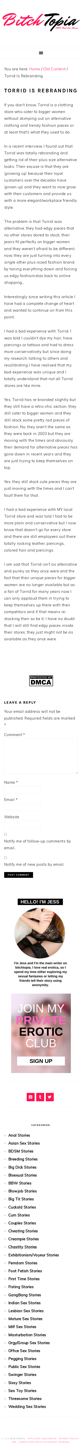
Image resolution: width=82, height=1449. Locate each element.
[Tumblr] (40, 1097)
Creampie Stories (23, 1238)
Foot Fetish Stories (25, 1270)
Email (11, 799)
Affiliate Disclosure (42, 1438)
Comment (14, 734)
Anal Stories (19, 1135)
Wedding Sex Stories (27, 1406)
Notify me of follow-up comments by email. (37, 844)
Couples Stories (22, 1223)
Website (11, 816)
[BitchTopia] (41, 34)
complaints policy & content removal (44, 1442)
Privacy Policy (69, 1438)
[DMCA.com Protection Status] (41, 688)
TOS (14, 1442)
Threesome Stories (25, 1398)
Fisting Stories (21, 1286)
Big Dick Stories (22, 1167)
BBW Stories (20, 1183)
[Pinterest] (31, 1097)
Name (11, 782)
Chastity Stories (22, 1246)
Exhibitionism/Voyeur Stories (33, 1255)
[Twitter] (50, 1097)
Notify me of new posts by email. (34, 864)
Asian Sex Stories (24, 1143)
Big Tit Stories (21, 1199)
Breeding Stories (23, 1159)
